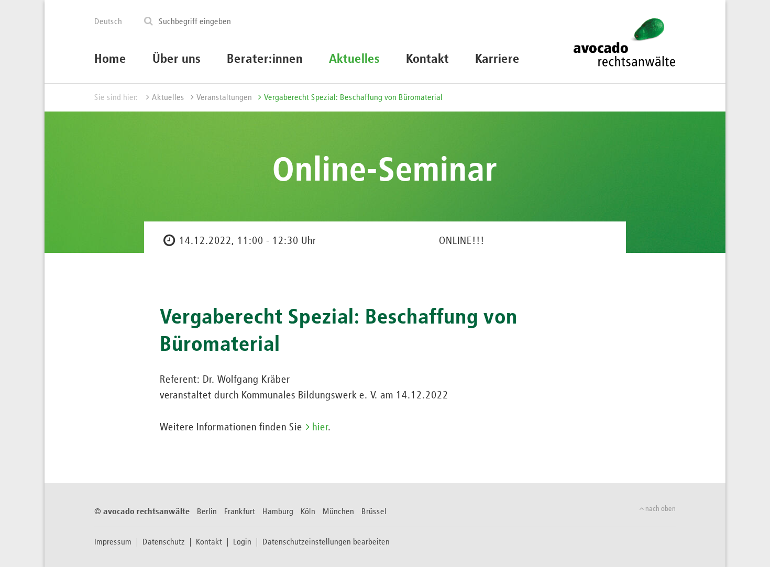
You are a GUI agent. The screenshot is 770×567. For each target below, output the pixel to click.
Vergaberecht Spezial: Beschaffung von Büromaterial (353, 98)
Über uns (176, 59)
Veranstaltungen (224, 98)
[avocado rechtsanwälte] (624, 42)
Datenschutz (163, 542)
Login (242, 542)
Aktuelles (354, 59)
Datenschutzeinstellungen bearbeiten (326, 542)
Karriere (497, 59)
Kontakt (427, 59)
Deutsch (108, 22)
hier (320, 427)
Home (110, 59)
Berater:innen (265, 59)
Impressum (112, 542)
